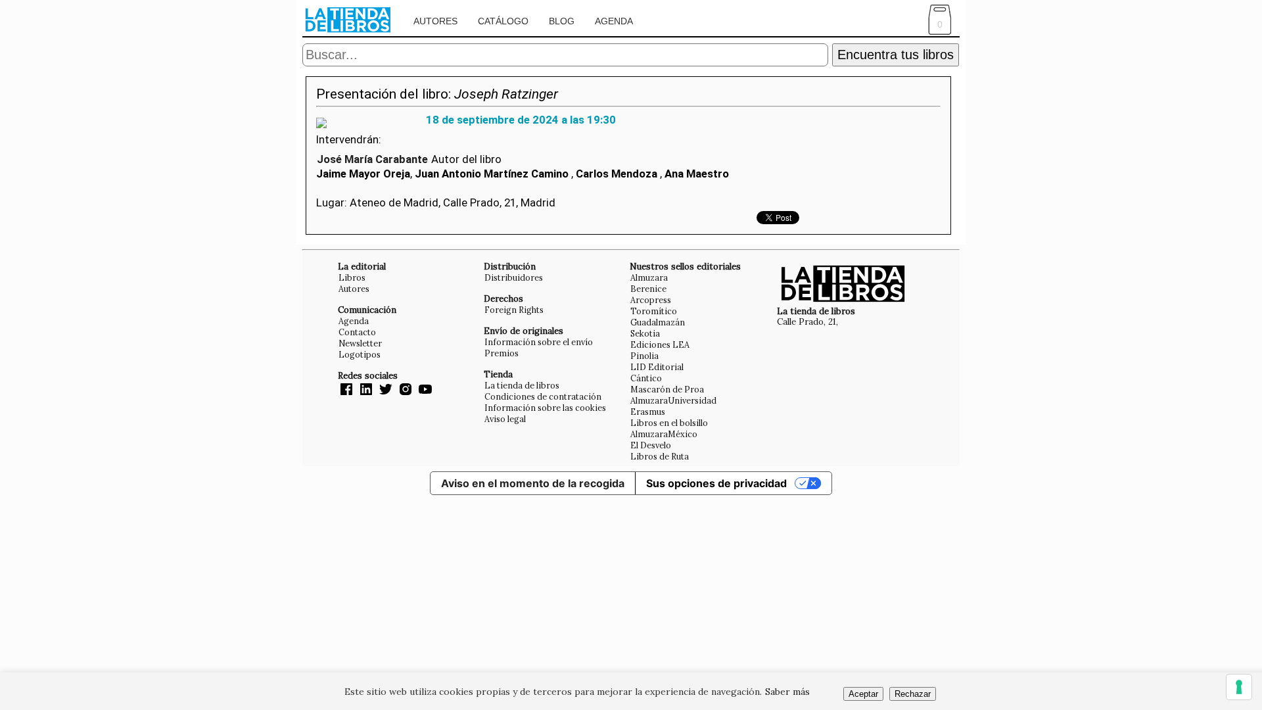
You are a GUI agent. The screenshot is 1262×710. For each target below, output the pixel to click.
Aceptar (863, 694)
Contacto (357, 332)
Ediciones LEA (659, 344)
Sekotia (645, 333)
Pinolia (644, 355)
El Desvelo (650, 445)
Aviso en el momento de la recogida (532, 483)
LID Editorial (657, 367)
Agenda (614, 21)
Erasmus (647, 411)
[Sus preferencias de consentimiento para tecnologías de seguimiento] (1239, 686)
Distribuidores (513, 277)
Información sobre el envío (538, 342)
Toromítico (653, 311)
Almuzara (649, 277)
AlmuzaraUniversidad (673, 400)
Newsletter (360, 343)
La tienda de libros (521, 385)
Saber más (787, 692)
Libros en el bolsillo (669, 422)
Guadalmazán (657, 322)
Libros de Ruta (659, 456)
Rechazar (913, 694)
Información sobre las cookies (545, 407)
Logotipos (360, 354)
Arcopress (650, 300)
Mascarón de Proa (667, 389)
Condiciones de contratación (542, 396)
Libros (352, 277)
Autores (435, 21)
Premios (501, 353)
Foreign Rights (514, 309)
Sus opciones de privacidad (716, 483)
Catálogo (503, 21)
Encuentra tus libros (895, 54)
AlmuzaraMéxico (663, 434)
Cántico (646, 378)
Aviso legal (505, 419)
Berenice (648, 288)
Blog (561, 21)
